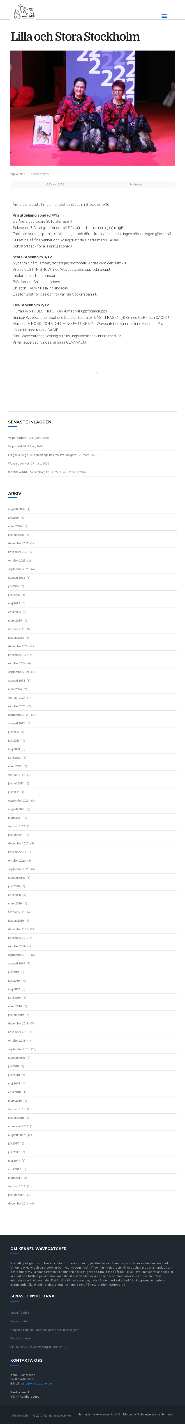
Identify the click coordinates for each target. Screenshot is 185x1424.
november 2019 (18, 937)
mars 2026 (15, 526)
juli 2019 (13, 972)
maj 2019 (14, 989)
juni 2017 (14, 1152)
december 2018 (18, 1023)
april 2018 (14, 1092)
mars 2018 (15, 1100)
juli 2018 (13, 1066)
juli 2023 (13, 732)
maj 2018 (14, 1083)
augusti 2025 (16, 577)
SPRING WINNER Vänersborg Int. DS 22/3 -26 (37, 472)
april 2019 (14, 997)
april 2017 (14, 1169)
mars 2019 (15, 1006)
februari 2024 (16, 697)
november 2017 (18, 1126)
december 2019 (18, 929)
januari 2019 (16, 1015)
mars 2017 (15, 1177)
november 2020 (18, 852)
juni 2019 (14, 980)
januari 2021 (16, 835)
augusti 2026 (16, 509)
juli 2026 (13, 517)
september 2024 (18, 672)
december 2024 (18, 646)
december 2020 (18, 843)
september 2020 (18, 869)
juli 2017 (13, 1143)
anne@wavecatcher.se (36, 1383)
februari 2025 (16, 629)
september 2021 (18, 800)
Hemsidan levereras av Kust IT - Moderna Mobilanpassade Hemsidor (126, 1414)
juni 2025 (14, 594)
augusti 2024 (16, 680)
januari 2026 (16, 534)
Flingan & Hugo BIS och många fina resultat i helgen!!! (42, 455)
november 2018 (18, 1032)
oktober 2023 (16, 706)
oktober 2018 (16, 1040)
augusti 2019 (16, 963)
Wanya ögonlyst (18, 463)
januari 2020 (16, 920)
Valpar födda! (17, 446)
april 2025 (14, 612)
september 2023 (18, 715)
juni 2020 (14, 886)
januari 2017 (16, 1195)
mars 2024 (15, 689)
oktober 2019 (16, 946)
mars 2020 (15, 903)
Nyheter (136, 184)
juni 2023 (14, 740)
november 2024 (18, 655)
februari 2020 (16, 912)
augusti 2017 (16, 1135)
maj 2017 (14, 1160)
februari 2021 (16, 826)
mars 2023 (15, 766)
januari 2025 (16, 637)
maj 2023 (14, 749)
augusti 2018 (16, 1057)
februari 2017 (16, 1186)
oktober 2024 (16, 663)
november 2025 (18, 552)
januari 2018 (16, 1117)
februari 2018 (16, 1109)
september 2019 (18, 955)
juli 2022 (13, 792)
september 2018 (18, 1049)
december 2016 (18, 1203)
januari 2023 (16, 783)
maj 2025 (14, 603)
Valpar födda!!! (17, 437)
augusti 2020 (16, 877)
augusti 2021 (16, 809)
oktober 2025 (16, 560)
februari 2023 (16, 775)
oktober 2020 (16, 860)
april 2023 (14, 757)
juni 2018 (14, 1075)
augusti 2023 (16, 723)
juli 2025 (13, 586)
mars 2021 (15, 817)
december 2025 (18, 543)
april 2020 (14, 895)
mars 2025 (15, 620)
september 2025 (18, 569)
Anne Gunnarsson (32, 174)
